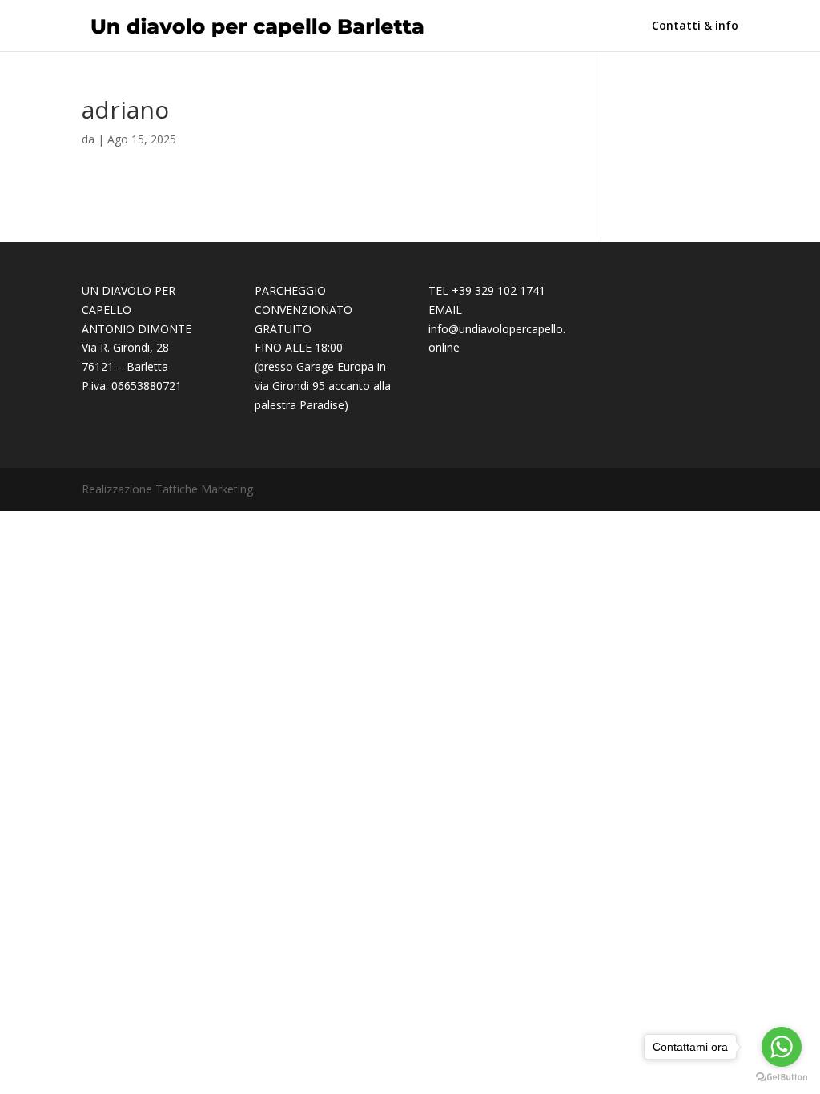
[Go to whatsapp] (782, 1047)
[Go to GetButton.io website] (781, 1077)
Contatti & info (695, 26)
